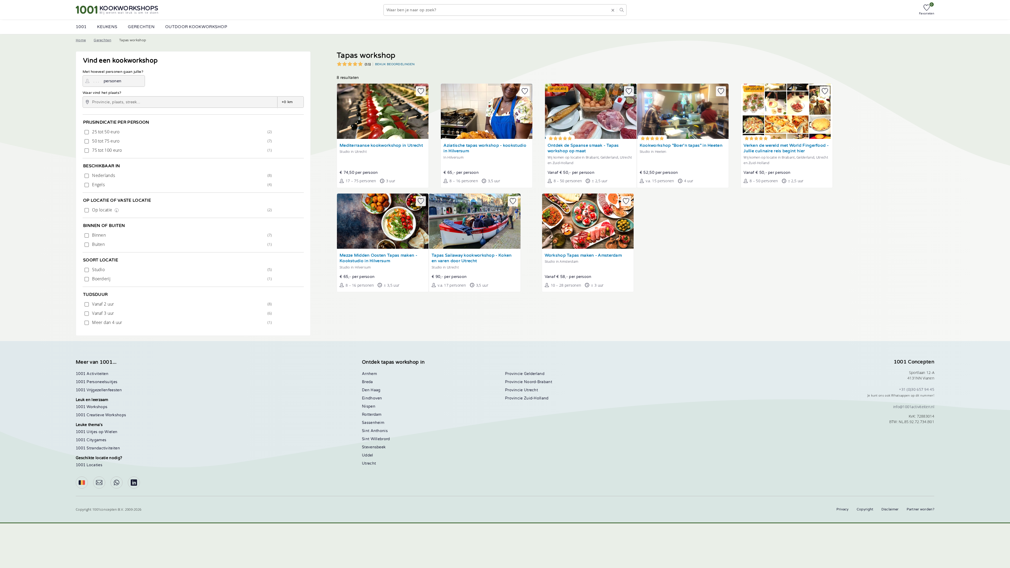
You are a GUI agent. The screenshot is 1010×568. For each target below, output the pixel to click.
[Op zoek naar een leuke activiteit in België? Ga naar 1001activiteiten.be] (82, 482)
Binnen (181, 235)
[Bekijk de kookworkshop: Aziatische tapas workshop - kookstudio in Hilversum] (486, 111)
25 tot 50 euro (181, 132)
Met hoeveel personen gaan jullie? (113, 72)
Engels (181, 184)
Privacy (842, 509)
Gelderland (534, 374)
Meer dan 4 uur (181, 322)
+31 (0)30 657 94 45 (916, 389)
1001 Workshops (91, 407)
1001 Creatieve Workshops (101, 415)
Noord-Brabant (538, 382)
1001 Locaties (89, 465)
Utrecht (369, 463)
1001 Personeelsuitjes (96, 382)
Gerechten (102, 40)
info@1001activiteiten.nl (913, 406)
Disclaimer (890, 509)
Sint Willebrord (376, 439)
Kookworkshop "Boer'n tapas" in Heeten (681, 145)
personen (112, 81)
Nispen (368, 406)
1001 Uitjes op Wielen (96, 432)
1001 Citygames (91, 440)
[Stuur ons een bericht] (99, 482)
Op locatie (181, 210)
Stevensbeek (374, 447)
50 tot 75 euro (181, 141)
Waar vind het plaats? (102, 93)
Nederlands (181, 175)
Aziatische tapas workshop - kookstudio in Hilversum (484, 148)
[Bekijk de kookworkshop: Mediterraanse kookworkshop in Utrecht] (382, 111)
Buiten (181, 244)
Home (81, 40)
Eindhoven (372, 398)
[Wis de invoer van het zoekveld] (613, 10)
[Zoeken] (621, 10)
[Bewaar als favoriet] (421, 91)
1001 (81, 26)
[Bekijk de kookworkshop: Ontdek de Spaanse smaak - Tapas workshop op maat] (591, 111)
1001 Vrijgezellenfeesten (99, 390)
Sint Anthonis (375, 431)
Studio (181, 269)
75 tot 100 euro (181, 150)
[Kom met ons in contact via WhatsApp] (116, 482)
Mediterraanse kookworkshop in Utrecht (381, 145)
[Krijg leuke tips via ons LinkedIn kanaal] (134, 482)
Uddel (367, 455)
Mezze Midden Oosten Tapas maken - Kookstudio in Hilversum (378, 258)
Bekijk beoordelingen (395, 64)
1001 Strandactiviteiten (98, 448)
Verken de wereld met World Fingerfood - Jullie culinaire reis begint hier (786, 148)
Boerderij (181, 279)
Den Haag (371, 390)
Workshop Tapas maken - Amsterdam (583, 255)
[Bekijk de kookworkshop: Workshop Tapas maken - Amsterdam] (588, 221)
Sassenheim (373, 422)
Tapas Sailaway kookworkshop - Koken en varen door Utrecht (472, 258)
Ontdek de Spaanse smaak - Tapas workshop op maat (583, 148)
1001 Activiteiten (92, 374)
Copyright (865, 509)
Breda (367, 382)
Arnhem (369, 374)
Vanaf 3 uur (181, 313)
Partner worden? (921, 509)
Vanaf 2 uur (181, 304)
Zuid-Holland (536, 398)
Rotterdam (372, 414)
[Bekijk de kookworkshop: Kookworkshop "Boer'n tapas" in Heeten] (683, 111)
